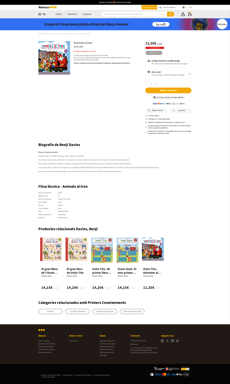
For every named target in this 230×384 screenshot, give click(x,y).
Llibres (58, 14)
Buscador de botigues (46, 346)
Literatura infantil (55, 34)
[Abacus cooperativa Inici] (48, 8)
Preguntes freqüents (107, 341)
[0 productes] (190, 15)
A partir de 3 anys (68, 34)
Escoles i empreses (149, 7)
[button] (183, 14)
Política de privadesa (107, 346)
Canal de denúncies (107, 352)
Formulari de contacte (138, 340)
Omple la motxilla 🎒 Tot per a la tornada (115, 2)
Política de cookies (106, 349)
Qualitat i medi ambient (46, 344)
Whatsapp (134, 344)
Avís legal (103, 355)
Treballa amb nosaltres (46, 349)
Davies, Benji (78, 46)
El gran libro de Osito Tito (75, 271)
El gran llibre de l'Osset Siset (49, 273)
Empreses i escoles (45, 352)
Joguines (87, 14)
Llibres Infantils (43, 34)
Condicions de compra (108, 344)
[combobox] (126, 14)
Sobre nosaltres (44, 341)
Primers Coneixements (83, 34)
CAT (187, 7)
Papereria (72, 14)
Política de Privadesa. (150, 352)
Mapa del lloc (68, 375)
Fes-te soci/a (73, 341)
